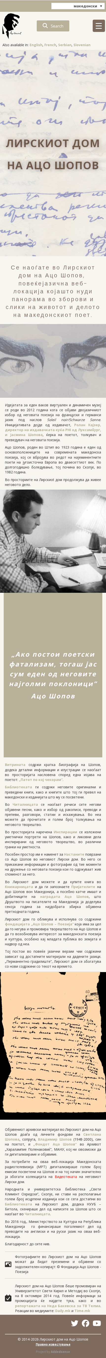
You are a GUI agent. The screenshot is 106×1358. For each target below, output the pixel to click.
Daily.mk (63, 1310)
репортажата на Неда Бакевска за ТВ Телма (57, 1305)
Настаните (74, 854)
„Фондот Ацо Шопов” (55, 1144)
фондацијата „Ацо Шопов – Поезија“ (39, 924)
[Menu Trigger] (99, 26)
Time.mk (82, 1310)
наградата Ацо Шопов (64, 896)
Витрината (15, 764)
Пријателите (83, 886)
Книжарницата (19, 886)
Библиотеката (18, 787)
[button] (53, 25)
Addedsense (60, 1352)
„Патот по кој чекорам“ (41, 779)
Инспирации (65, 832)
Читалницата (25, 804)
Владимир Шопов (54, 1139)
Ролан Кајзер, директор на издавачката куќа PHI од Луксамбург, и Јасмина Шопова (53, 430)
